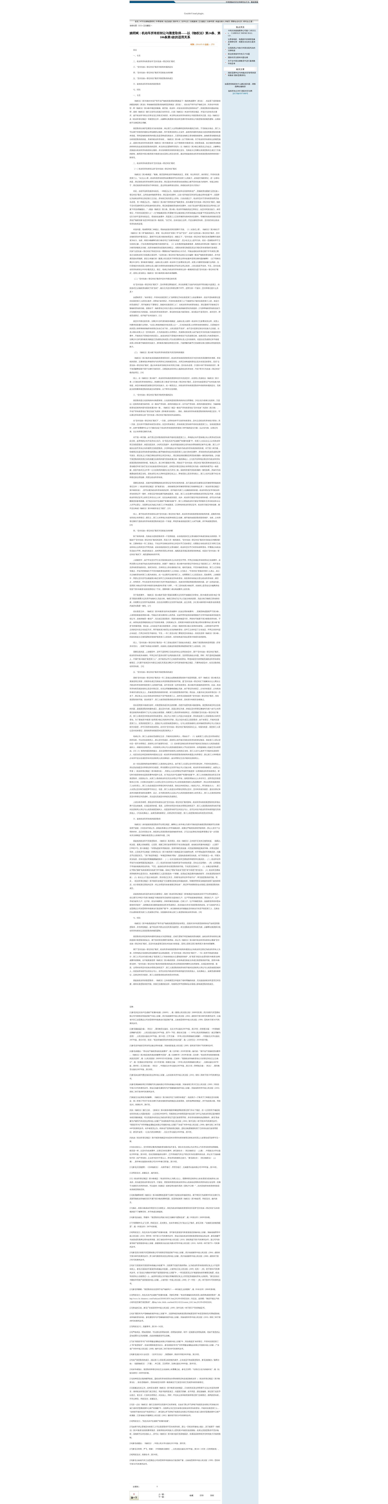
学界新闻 (159, 21)
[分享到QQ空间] (142, 1486)
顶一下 (134, 1498)
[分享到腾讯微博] (148, 1486)
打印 (202, 1495)
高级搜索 (254, 2)
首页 (137, 21)
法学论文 (185, 21)
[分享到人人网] (152, 1486)
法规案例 (193, 21)
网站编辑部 (241, 86)
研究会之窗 (247, 21)
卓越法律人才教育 (222, 21)
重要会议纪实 (236, 21)
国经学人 (176, 21)
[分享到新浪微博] (145, 1486)
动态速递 (168, 21)
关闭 (212, 1495)
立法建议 (202, 21)
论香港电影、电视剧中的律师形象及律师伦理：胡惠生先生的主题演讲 (241, 41)
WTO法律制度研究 (147, 21)
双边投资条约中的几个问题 (239, 54)
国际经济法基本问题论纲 (238, 57)
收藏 (191, 1495)
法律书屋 (210, 21)
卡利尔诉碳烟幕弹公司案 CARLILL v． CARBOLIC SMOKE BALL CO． (242, 33)
